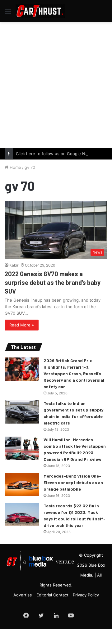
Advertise (22, 594)
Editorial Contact (52, 594)
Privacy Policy (86, 594)
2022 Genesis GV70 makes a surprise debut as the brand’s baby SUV (52, 282)
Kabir (13, 265)
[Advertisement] (56, 84)
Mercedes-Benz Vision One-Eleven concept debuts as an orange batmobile (73, 482)
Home (14, 167)
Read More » (21, 324)
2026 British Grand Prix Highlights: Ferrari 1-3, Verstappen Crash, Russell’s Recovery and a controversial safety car (74, 373)
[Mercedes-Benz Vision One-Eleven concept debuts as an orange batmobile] (22, 484)
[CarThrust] (40, 11)
